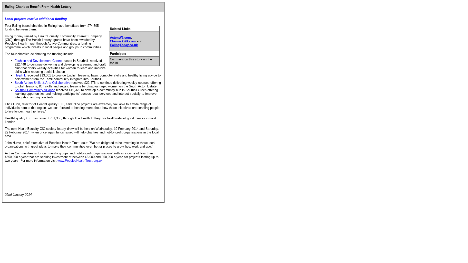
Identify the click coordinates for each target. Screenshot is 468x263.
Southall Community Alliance (35, 90)
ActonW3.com (120, 37)
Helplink (20, 75)
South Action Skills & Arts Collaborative (42, 83)
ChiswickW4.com (123, 41)
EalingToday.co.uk (124, 45)
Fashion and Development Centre (38, 61)
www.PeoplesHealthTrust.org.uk (80, 160)
